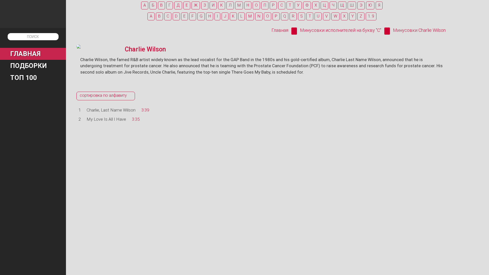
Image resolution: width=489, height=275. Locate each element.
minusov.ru (33, 14)
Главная (279, 30)
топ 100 (23, 77)
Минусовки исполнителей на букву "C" (340, 30)
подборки (28, 66)
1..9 (371, 16)
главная (25, 54)
